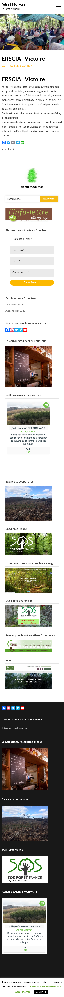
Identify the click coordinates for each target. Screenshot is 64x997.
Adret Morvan (13, 4)
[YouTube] (25, 330)
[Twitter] (16, 330)
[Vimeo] (20, 330)
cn (7, 66)
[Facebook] (7, 330)
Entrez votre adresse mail (15, 728)
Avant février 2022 (15, 310)
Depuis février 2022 (15, 304)
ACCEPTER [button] (41, 992)
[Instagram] (12, 330)
